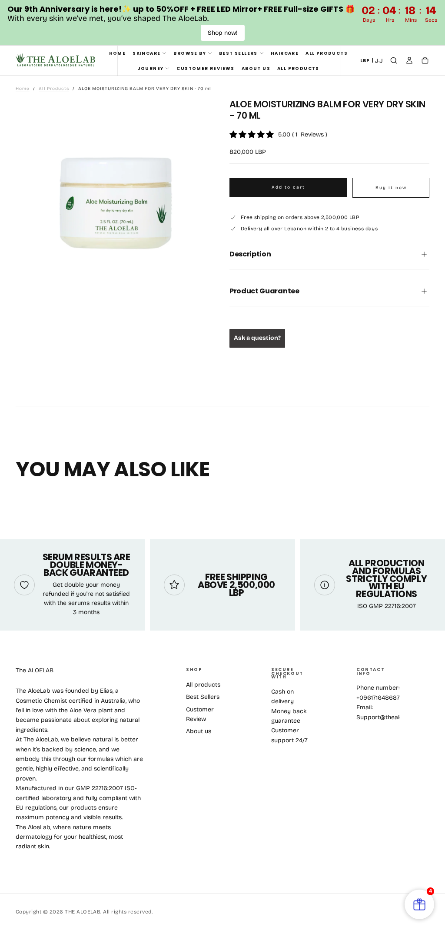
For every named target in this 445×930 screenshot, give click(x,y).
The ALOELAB (34, 670)
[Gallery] (116, 203)
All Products (327, 53)
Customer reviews (205, 68)
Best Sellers (202, 697)
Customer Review (200, 714)
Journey (150, 68)
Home (117, 53)
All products (203, 684)
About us (256, 68)
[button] (371, 61)
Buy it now (391, 187)
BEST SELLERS (238, 53)
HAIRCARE (285, 53)
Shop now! (223, 33)
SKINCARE (146, 53)
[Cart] (425, 61)
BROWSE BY (189, 53)
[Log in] (409, 61)
